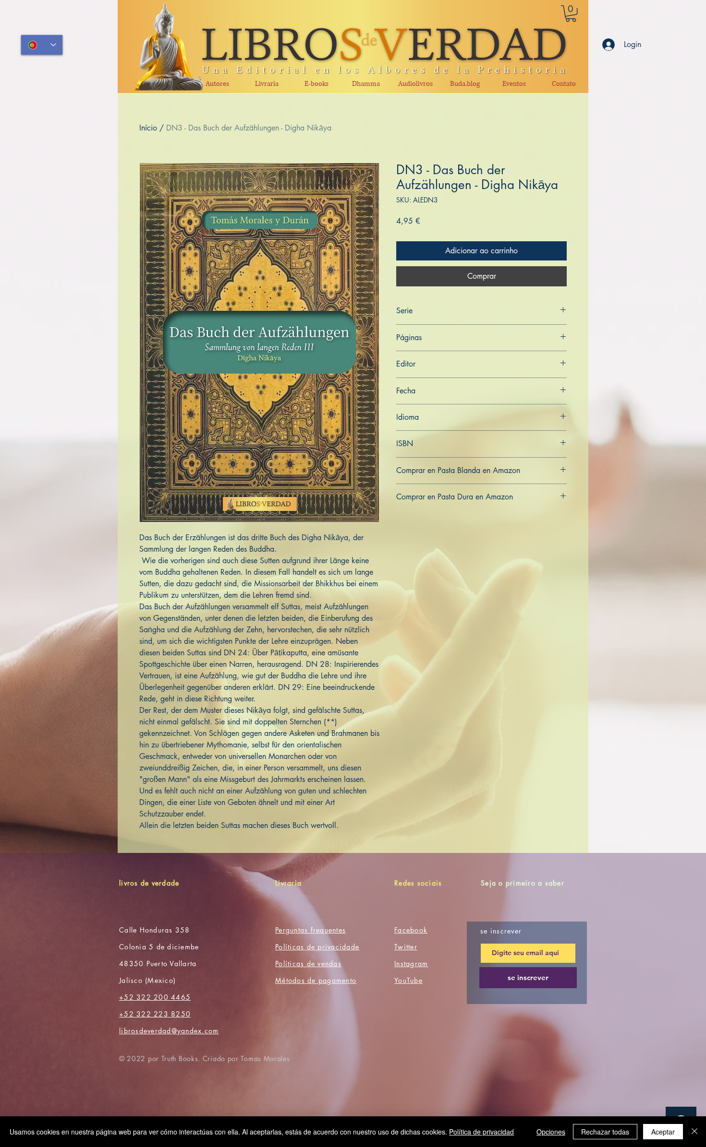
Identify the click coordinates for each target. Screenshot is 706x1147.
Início (148, 128)
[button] (571, 13)
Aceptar (663, 1131)
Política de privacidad (481, 1131)
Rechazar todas (605, 1131)
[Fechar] (694, 1131)
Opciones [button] (550, 1131)
